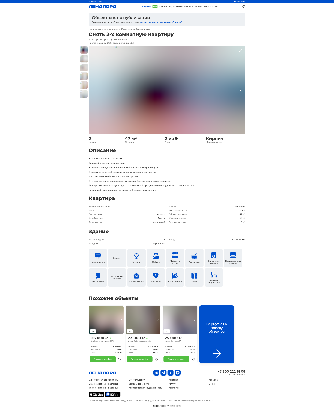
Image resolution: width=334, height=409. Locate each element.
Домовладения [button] (137, 380)
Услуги (172, 384)
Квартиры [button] (126, 29)
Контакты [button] (188, 6)
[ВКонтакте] (156, 373)
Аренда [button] (113, 29)
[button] (84, 50)
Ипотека (173, 380)
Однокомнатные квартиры (103, 380)
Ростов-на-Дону (96, 1)
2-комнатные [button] (143, 29)
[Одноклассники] (171, 373)
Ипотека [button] (163, 6)
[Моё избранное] (243, 6)
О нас (211, 384)
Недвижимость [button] (97, 29)
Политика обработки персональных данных (110, 401)
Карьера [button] (198, 6)
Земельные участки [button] (139, 384)
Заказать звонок (239, 1)
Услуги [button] (171, 6)
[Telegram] (163, 373)
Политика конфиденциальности (150, 401)
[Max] (178, 373)
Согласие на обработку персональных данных (190, 401)
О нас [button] (215, 6)
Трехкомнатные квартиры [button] (103, 388)
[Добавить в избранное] (120, 359)
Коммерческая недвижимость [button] (145, 388)
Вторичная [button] (149, 6)
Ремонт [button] (179, 6)
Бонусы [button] (207, 6)
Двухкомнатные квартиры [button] (103, 384)
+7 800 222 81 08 (231, 371)
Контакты (174, 388)
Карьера (213, 380)
